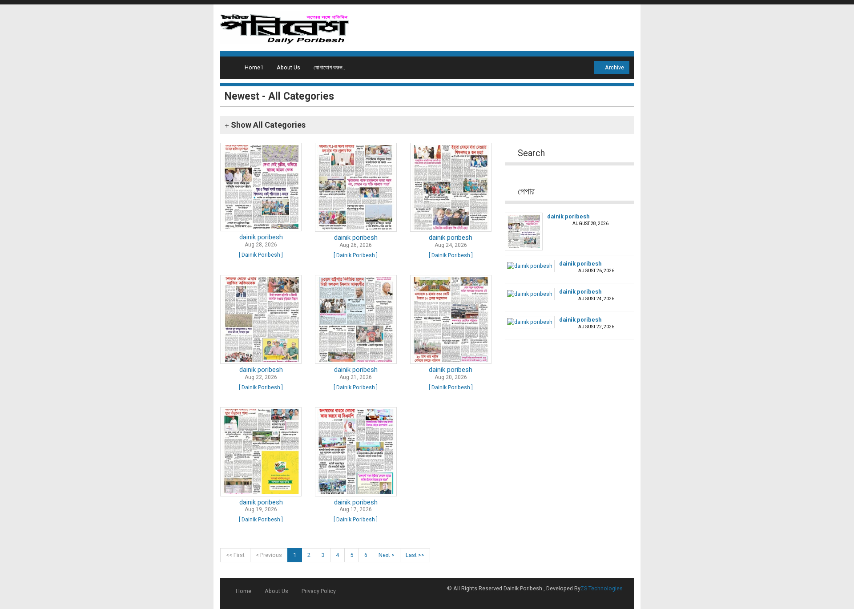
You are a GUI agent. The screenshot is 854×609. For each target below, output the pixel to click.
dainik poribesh (261, 237)
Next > (387, 555)
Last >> (415, 555)
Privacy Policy (319, 591)
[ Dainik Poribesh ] (261, 254)
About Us (288, 67)
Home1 (254, 67)
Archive (614, 67)
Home (243, 591)
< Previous (269, 555)
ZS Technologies (601, 588)
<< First (235, 555)
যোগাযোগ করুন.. (329, 67)
